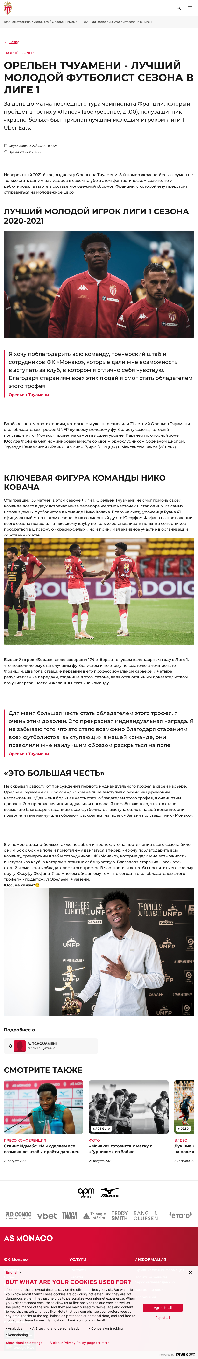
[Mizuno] (110, 1192)
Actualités (41, 21)
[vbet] (47, 1216)
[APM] (86, 1192)
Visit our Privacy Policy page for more (79, 1343)
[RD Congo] (19, 1216)
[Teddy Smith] (120, 1216)
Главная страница (17, 21)
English (12, 1272)
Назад (14, 42)
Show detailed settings (24, 1343)
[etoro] (180, 1216)
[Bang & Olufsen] (145, 1216)
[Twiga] (69, 1216)
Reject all (163, 1317)
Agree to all (163, 1307)
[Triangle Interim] (94, 1216)
